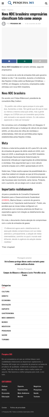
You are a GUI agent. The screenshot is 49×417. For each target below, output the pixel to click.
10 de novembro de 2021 (33, 23)
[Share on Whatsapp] (24, 61)
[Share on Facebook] (9, 61)
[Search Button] (46, 3)
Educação (6, 305)
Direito (5, 296)
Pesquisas (6, 331)
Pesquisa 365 (15, 23)
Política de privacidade (17, 407)
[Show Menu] (3, 3)
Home (3, 10)
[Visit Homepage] (24, 3)
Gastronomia (8, 313)
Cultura (5, 291)
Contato (4, 407)
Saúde (4, 335)
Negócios (10, 10)
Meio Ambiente (8, 318)
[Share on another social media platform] (40, 61)
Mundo (5, 322)
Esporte (5, 309)
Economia (6, 300)
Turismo (5, 339)
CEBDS (5, 200)
